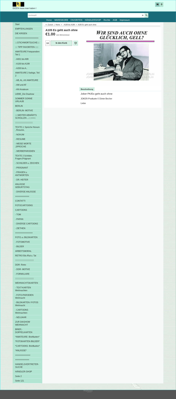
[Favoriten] (75, 43)
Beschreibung (87, 89)
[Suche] (146, 15)
